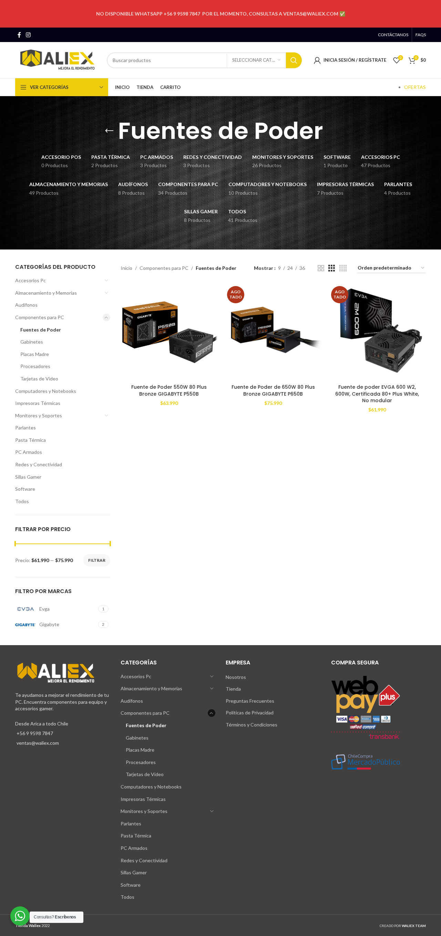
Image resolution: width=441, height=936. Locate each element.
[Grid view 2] (321, 268)
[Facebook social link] (19, 35)
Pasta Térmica (30, 440)
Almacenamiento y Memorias (46, 293)
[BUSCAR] (294, 60)
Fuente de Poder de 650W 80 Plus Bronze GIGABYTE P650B (273, 390)
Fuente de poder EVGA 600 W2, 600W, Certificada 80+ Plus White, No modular (377, 394)
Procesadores (35, 366)
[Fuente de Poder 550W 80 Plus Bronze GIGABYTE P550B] (169, 332)
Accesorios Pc (30, 280)
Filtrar (96, 560)
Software (25, 489)
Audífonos (26, 305)
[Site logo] (57, 59)
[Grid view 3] (331, 268)
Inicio (126, 268)
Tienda (233, 689)
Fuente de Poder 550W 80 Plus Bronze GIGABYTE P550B (169, 390)
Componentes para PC (39, 317)
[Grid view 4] (343, 268)
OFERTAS (415, 87)
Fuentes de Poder (40, 330)
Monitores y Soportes (38, 415)
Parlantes (25, 427)
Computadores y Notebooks (45, 391)
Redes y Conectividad (38, 464)
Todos (22, 501)
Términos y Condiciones (251, 725)
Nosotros (236, 677)
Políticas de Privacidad (250, 712)
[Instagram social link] (28, 35)
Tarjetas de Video (39, 378)
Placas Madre (34, 354)
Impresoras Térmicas (37, 403)
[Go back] (109, 131)
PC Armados (28, 452)
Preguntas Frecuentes (250, 701)
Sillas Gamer (28, 477)
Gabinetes (31, 342)
